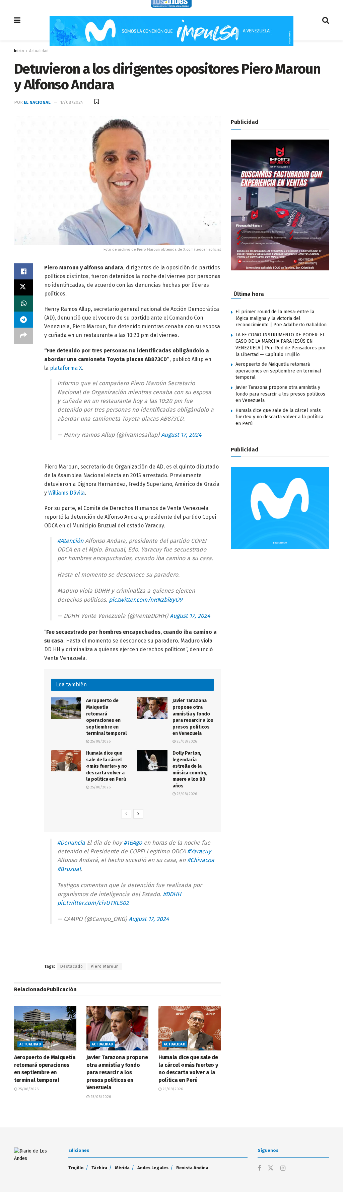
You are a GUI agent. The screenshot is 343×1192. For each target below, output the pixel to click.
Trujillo (76, 1167)
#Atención (70, 540)
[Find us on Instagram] (282, 1169)
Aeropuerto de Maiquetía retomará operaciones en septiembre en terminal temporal (278, 370)
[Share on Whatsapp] (23, 303)
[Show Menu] (17, 20)
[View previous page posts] (126, 814)
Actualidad (39, 51)
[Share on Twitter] (23, 287)
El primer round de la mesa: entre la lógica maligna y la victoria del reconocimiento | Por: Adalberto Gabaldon (281, 318)
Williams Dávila (66, 493)
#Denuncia (71, 842)
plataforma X (66, 368)
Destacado (71, 966)
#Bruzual (69, 869)
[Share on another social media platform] (23, 336)
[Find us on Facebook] (259, 1169)
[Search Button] (325, 20)
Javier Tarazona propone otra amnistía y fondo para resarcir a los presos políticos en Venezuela (117, 1072)
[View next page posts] (138, 814)
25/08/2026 (100, 741)
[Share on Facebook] (23, 271)
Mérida (122, 1167)
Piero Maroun (105, 966)
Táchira (99, 1167)
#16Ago (133, 842)
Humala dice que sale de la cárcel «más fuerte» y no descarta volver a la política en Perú (106, 766)
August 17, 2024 (181, 434)
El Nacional (37, 102)
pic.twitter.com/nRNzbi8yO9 (145, 599)
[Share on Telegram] (23, 320)
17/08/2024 (71, 102)
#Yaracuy (199, 851)
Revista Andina (192, 1167)
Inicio (19, 51)
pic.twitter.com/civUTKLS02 (93, 903)
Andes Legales (152, 1167)
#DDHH (172, 894)
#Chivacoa (200, 860)
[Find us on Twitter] (271, 1168)
